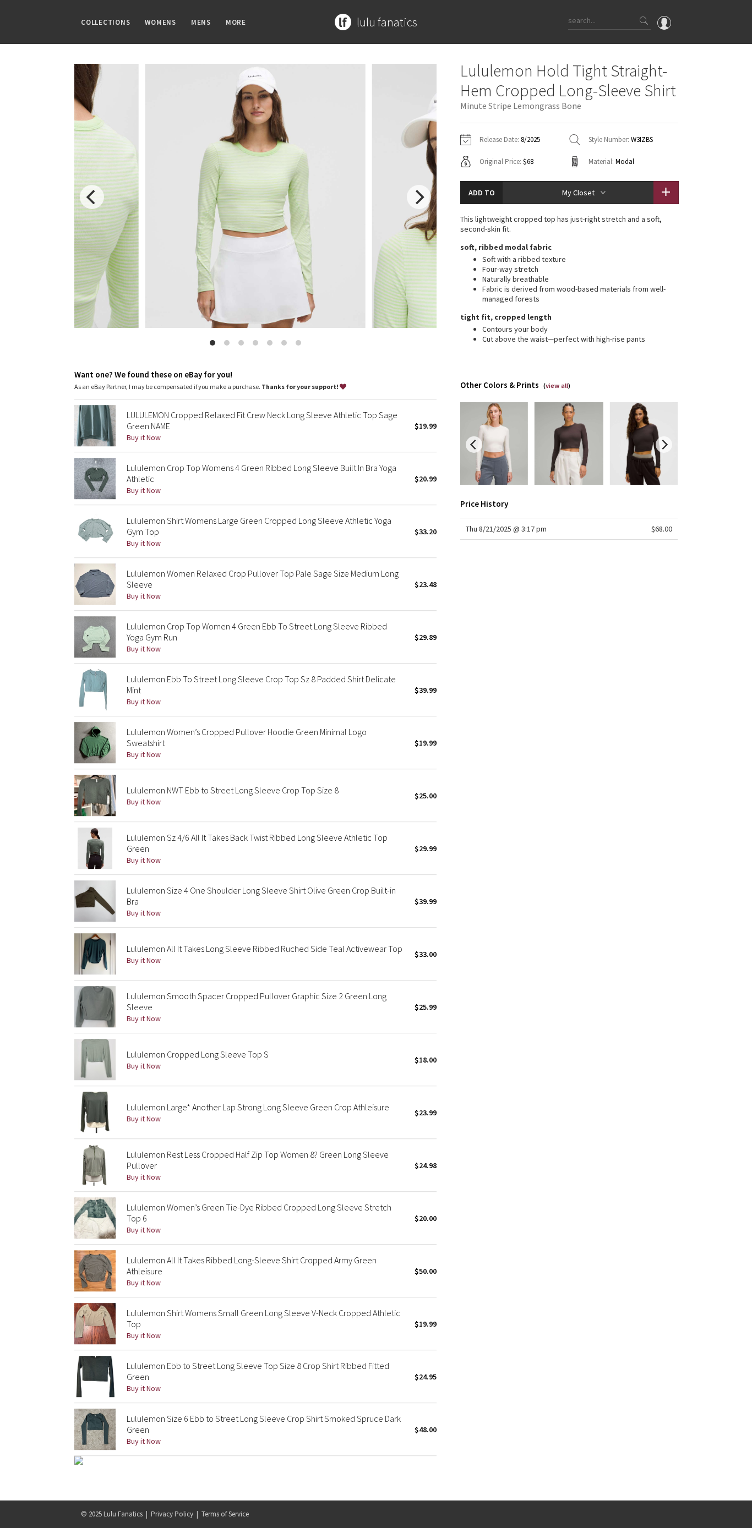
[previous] (92, 197)
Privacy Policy (172, 1514)
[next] (419, 197)
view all (557, 385)
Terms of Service (225, 1514)
